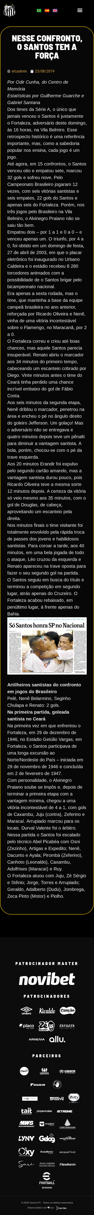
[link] (15, 10)
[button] (80, 10)
